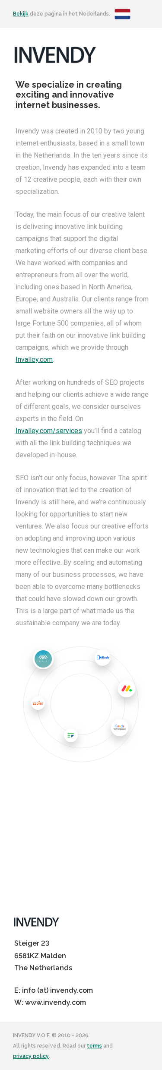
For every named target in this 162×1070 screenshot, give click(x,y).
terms (94, 1046)
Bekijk (21, 14)
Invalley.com (34, 359)
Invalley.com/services (49, 431)
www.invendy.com (55, 1002)
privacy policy (31, 1056)
